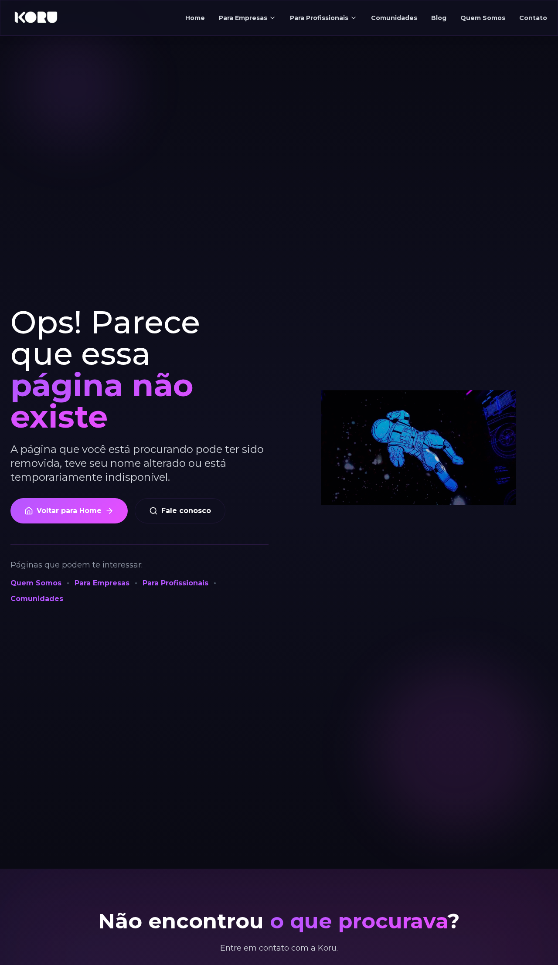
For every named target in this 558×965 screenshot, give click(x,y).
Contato (533, 18)
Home (195, 18)
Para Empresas (243, 18)
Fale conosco (186, 510)
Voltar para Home (69, 510)
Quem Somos (482, 18)
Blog (438, 18)
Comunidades (394, 18)
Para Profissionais (319, 18)
